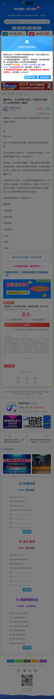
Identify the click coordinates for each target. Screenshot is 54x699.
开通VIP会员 (31, 77)
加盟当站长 (44, 77)
